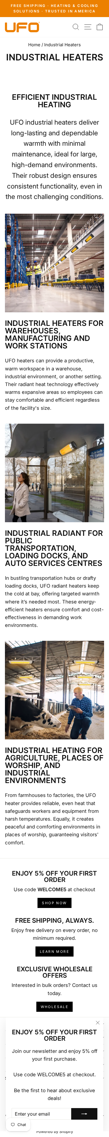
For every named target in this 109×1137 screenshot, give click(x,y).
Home (34, 44)
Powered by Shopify (54, 1131)
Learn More (54, 951)
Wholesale (55, 1007)
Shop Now (54, 903)
